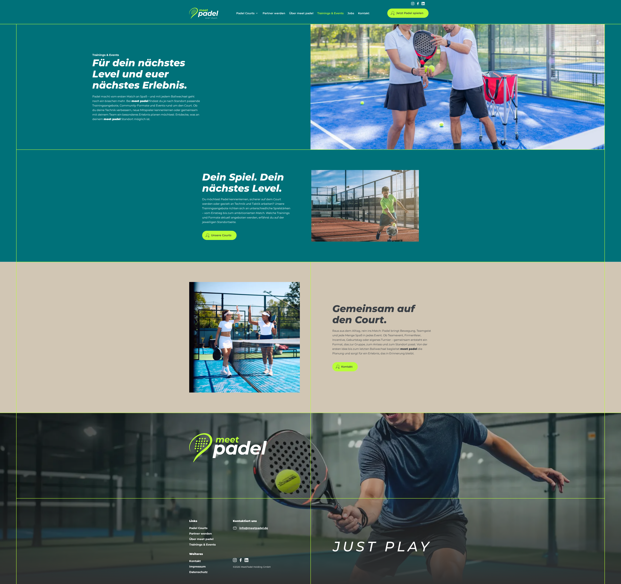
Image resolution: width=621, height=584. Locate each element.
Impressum (197, 566)
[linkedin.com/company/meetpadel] (423, 3)
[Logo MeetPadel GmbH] (203, 13)
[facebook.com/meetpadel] (417, 3)
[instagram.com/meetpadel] (412, 3)
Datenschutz (198, 572)
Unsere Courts (221, 235)
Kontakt (363, 13)
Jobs (351, 13)
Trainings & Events (330, 13)
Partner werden (274, 13)
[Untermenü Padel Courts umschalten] (256, 13)
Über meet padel (301, 13)
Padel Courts (245, 13)
